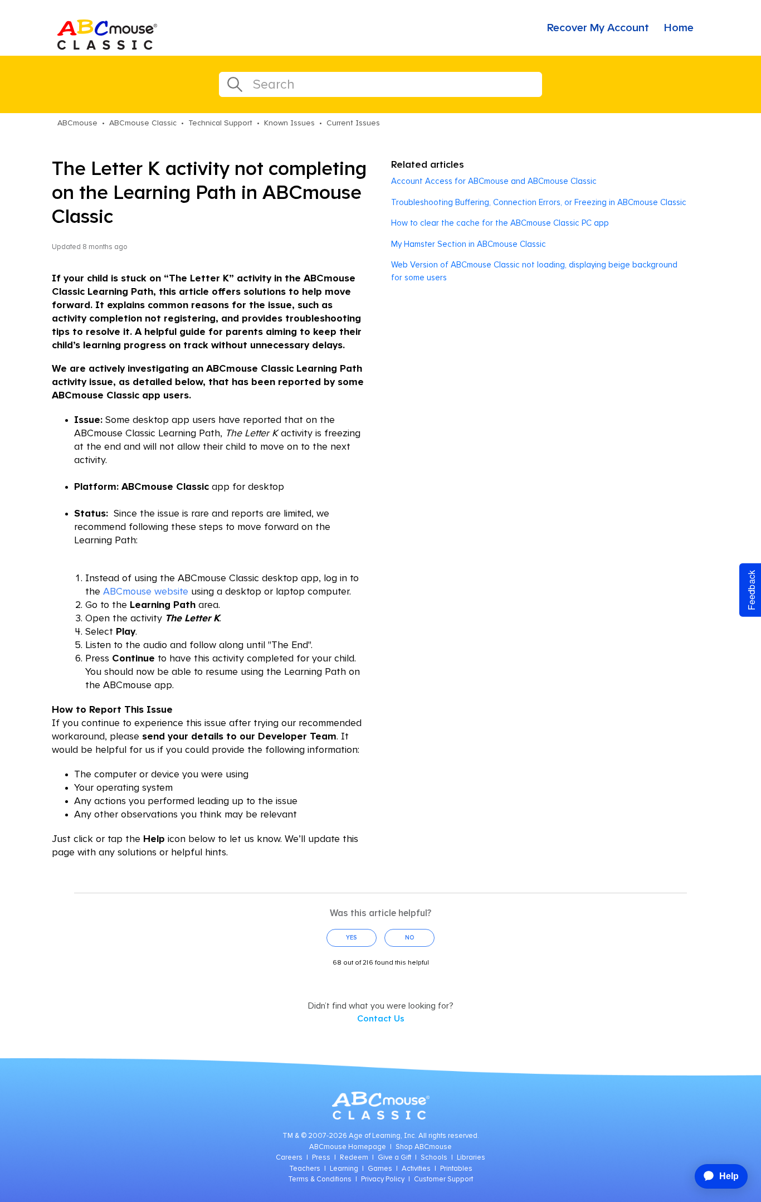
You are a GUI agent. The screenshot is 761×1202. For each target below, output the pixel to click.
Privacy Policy (382, 1179)
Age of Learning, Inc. (383, 1136)
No (409, 938)
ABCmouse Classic (143, 123)
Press (321, 1157)
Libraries (471, 1157)
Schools (434, 1157)
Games (380, 1168)
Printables (456, 1168)
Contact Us (380, 1018)
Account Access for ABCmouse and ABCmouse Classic (494, 181)
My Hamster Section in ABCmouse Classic (468, 244)
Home (679, 27)
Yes (351, 938)
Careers (289, 1157)
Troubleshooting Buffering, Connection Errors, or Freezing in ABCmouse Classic (538, 202)
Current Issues (353, 123)
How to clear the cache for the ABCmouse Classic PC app (500, 223)
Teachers (304, 1168)
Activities (416, 1168)
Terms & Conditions (320, 1179)
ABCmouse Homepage (347, 1147)
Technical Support (220, 123)
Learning (344, 1168)
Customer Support (443, 1179)
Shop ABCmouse (424, 1147)
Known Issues (289, 123)
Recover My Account (598, 27)
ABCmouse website (145, 592)
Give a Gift (394, 1157)
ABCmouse (77, 123)
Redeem (354, 1157)
